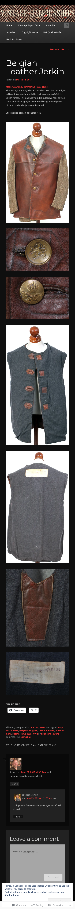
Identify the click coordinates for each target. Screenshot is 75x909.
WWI (29, 734)
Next (65, 49)
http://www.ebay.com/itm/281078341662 (27, 87)
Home (9, 25)
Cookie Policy (12, 895)
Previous (53, 49)
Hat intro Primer (14, 39)
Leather (34, 727)
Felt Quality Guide (52, 32)
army (60, 727)
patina (16, 734)
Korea (51, 730)
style (23, 734)
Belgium (33, 730)
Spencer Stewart (50, 734)
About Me (50, 25)
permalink (25, 737)
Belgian (23, 730)
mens (8, 734)
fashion (43, 730)
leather (59, 730)
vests (42, 727)
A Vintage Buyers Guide (29, 25)
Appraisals (11, 32)
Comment (53, 877)
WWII (35, 734)
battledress (12, 730)
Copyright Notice (30, 32)
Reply (14, 784)
